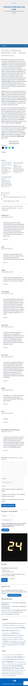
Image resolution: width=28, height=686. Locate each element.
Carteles (15, 625)
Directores (17, 630)
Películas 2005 (13, 666)
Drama (24, 662)
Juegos (12, 639)
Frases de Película (18, 635)
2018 (14, 654)
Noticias (6, 641)
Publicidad (9, 644)
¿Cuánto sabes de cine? (14, 595)
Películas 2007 (10, 668)
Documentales (5, 633)
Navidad (7, 664)
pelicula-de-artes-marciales (7, 612)
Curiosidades (11, 630)
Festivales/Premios (8, 635)
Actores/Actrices (12, 623)
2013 (5, 654)
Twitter (19, 683)
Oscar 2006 (19, 641)
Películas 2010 (13, 670)
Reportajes (13, 644)
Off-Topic (10, 641)
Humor (20, 637)
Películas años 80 (13, 672)
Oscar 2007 (23, 641)
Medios (18, 639)
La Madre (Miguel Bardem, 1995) (11, 201)
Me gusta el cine (5, 570)
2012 (3, 654)
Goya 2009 (13, 637)
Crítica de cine (6, 193)
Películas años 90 (19, 672)
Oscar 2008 (5, 643)
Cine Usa (9, 662)
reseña (10, 673)
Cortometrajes (16, 627)
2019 (3, 623)
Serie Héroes (19, 673)
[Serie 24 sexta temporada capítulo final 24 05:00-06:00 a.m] (19, 168)
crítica (21, 662)
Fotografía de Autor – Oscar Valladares (10, 602)
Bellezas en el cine (9, 625)
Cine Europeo (9, 659)
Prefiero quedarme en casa (8, 571)
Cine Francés (17, 659)
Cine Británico (9, 657)
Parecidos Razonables (19, 643)
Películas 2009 (6, 670)
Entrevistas (10, 633)
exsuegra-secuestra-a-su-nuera (8, 610)
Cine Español (19, 625)
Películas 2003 (23, 664)
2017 (12, 654)
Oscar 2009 (10, 643)
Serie (17, 644)
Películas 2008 (19, 668)
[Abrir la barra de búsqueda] (25, 45)
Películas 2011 (19, 670)
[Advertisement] (14, 29)
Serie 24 (5, 195)
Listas (15, 639)
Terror (8, 675)
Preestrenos (5, 673)
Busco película (4, 614)
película (13, 664)
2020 (5, 623)
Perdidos (3, 74)
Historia (16, 637)
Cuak (2, 61)
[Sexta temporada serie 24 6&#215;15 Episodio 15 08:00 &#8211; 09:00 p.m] (7, 182)
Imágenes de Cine (6, 639)
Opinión (14, 641)
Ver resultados (11, 578)
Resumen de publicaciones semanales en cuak (13, 525)
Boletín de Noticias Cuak (8, 526)
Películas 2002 (17, 664)
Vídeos (22, 644)
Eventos (19, 633)
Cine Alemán (18, 654)
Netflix (9, 664)
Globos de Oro (4, 637)
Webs (3, 646)
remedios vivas (13, 457)
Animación (19, 623)
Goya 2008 (9, 637)
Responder (5, 239)
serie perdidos (4, 68)
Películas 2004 (5, 666)
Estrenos (15, 633)
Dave (20, 61)
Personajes (4, 644)
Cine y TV (9, 627)
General (3, 664)
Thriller (11, 675)
